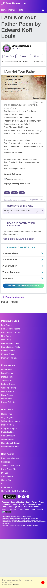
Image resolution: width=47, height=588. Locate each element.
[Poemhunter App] (9, 496)
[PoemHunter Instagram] (27, 496)
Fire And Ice (6, 487)
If (1, 484)
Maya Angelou (7, 418)
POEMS (5, 302)
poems (14, 193)
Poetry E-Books (8, 402)
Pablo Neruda (7, 425)
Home (4, 10)
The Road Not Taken (10, 465)
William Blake (7, 439)
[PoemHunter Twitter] (23, 496)
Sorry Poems (7, 395)
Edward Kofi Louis (21, 46)
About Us (5, 502)
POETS (14, 302)
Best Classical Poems (11, 332)
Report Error (32, 504)
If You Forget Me (8, 469)
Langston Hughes (9, 428)
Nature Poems (7, 391)
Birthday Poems (8, 384)
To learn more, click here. (11, 585)
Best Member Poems (10, 329)
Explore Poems (8, 351)
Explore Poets (7, 354)
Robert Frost (6, 414)
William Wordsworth (10, 447)
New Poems (6, 336)
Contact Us (16, 504)
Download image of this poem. (15, 200)
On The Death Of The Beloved (14, 491)
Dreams (4, 473)
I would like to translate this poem (18, 239)
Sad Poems (6, 380)
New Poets (6, 340)
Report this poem (36, 200)
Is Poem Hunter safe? (32, 507)
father (22, 193)
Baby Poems (7, 373)
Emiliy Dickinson (8, 432)
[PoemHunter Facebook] (19, 496)
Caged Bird (6, 480)
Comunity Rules (9, 509)
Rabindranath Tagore (10, 443)
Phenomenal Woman (10, 458)
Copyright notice (17, 502)
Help (24, 504)
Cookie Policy (31, 502)
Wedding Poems (8, 388)
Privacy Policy (23, 509)
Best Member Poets (10, 343)
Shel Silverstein (8, 436)
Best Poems (6, 325)
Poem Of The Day (9, 358)
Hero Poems (6, 399)
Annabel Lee (7, 476)
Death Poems (7, 377)
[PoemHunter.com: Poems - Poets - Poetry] (13, 3)
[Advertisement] (23, 562)
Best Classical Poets (10, 347)
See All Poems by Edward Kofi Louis (23, 286)
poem (7, 193)
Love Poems (6, 369)
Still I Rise (5, 462)
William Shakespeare (10, 421)
